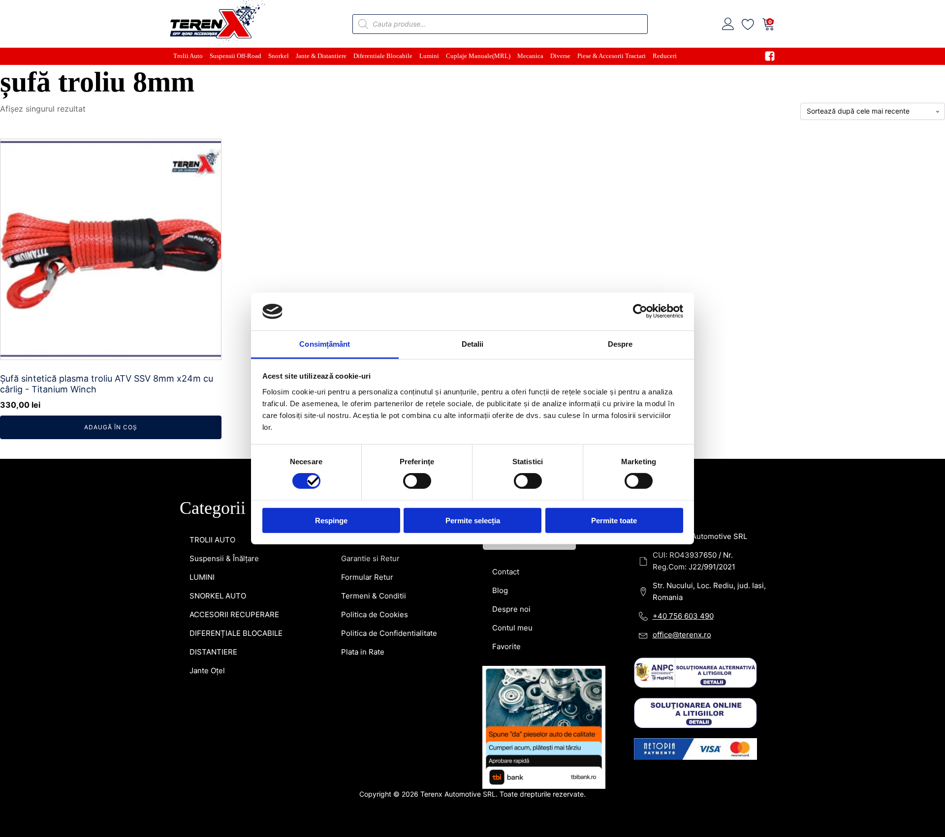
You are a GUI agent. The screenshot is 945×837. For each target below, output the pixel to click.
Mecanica (530, 56)
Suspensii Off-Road (235, 56)
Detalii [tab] (473, 344)
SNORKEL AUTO (217, 595)
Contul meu (512, 627)
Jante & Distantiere (321, 56)
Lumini (429, 56)
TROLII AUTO (212, 539)
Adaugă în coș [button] (110, 427)
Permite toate (614, 520)
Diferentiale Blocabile (382, 56)
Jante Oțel (207, 670)
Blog (500, 590)
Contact (505, 571)
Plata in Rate (362, 652)
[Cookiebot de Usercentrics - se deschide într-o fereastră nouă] (640, 311)
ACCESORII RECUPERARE (234, 614)
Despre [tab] (620, 344)
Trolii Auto (188, 56)
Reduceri (665, 56)
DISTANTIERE (213, 652)
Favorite (506, 646)
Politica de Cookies (374, 614)
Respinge (331, 520)
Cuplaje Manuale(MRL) (478, 56)
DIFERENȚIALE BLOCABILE (236, 633)
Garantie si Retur (370, 558)
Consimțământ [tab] (324, 344)
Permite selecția (472, 520)
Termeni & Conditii (373, 595)
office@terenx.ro (682, 634)
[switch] (417, 481)
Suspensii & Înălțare (224, 558)
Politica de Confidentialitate (389, 633)
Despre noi (511, 609)
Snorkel (278, 56)
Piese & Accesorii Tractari (611, 56)
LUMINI (202, 577)
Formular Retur (367, 577)
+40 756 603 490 (683, 616)
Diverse (560, 56)
